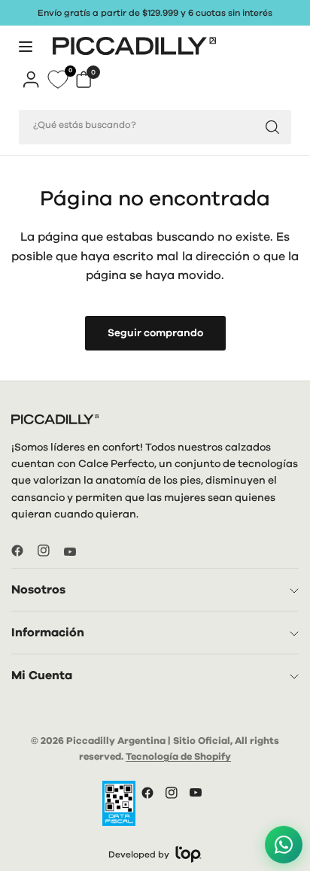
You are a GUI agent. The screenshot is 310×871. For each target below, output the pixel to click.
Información (47, 633)
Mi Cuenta (41, 675)
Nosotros (38, 590)
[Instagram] (50, 551)
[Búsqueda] (272, 127)
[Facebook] (23, 551)
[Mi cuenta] (31, 79)
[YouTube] (76, 552)
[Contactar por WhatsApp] (283, 843)
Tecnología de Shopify (178, 757)
